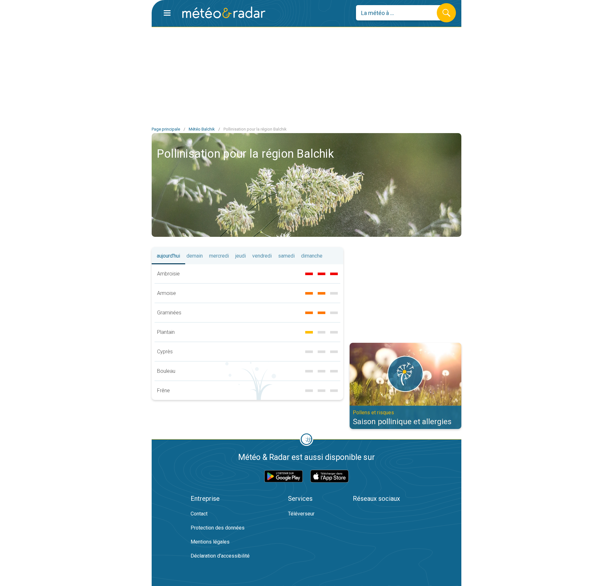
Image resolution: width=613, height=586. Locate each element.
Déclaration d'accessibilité (220, 556)
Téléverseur (301, 514)
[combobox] (401, 12)
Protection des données (218, 528)
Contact (199, 514)
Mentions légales (210, 542)
